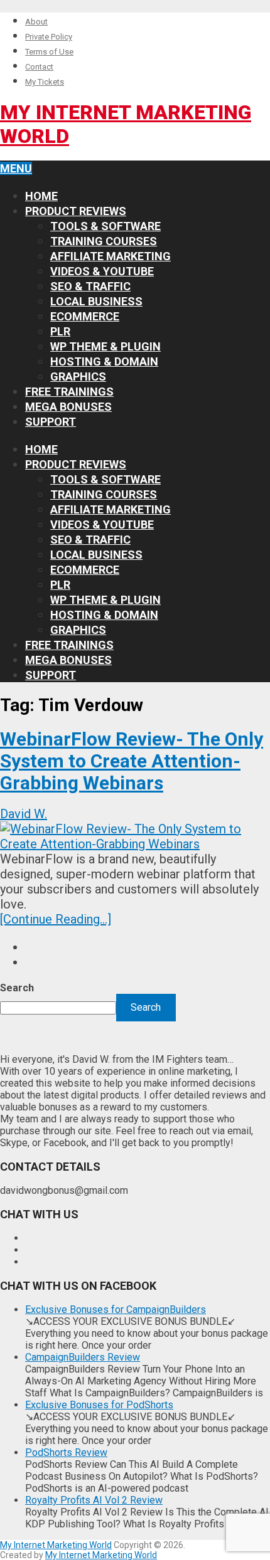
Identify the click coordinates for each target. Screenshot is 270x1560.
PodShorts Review (66, 1452)
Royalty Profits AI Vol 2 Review (94, 1500)
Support (50, 421)
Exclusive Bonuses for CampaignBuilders (115, 1309)
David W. (23, 813)
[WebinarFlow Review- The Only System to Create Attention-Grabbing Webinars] (135, 836)
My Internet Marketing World (56, 1545)
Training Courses (103, 241)
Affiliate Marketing (110, 256)
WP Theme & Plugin (105, 346)
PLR (60, 331)
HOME (41, 196)
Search (17, 988)
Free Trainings (69, 391)
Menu (16, 168)
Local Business (96, 301)
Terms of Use (49, 51)
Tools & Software (105, 226)
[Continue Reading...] (55, 919)
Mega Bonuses (68, 406)
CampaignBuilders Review (82, 1357)
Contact (39, 66)
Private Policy (48, 36)
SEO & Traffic (90, 286)
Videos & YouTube (102, 271)
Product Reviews (75, 211)
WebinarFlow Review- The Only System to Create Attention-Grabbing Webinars (131, 761)
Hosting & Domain (104, 361)
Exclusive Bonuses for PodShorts (99, 1405)
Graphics (78, 376)
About (36, 21)
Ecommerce (84, 316)
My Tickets (44, 82)
